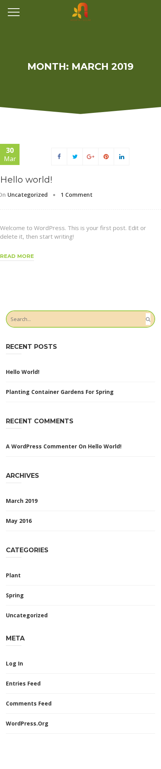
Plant (13, 575)
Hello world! (26, 179)
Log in (14, 663)
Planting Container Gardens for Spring (60, 391)
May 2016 (19, 520)
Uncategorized (27, 194)
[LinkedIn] (121, 156)
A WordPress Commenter (41, 446)
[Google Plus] (90, 156)
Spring (15, 595)
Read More (17, 256)
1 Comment (77, 194)
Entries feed (23, 683)
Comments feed (29, 703)
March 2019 (22, 500)
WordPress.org (27, 723)
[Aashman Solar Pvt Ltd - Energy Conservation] (80, 11)
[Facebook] (59, 156)
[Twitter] (75, 156)
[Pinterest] (106, 156)
